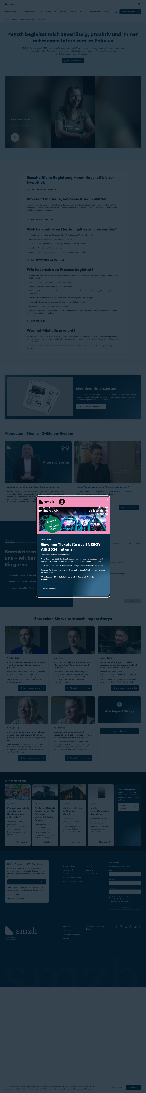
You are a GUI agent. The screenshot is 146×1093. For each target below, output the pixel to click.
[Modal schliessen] (107, 499)
